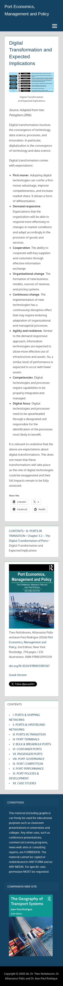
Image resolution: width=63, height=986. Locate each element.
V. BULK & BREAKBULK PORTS (32, 744)
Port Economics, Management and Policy (31, 642)
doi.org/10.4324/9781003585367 (29, 666)
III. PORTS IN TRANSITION (29, 734)
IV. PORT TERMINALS (26, 739)
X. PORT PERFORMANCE (28, 768)
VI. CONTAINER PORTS (27, 749)
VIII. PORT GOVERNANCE (28, 759)
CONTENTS (16, 531)
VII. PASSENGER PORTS (28, 754)
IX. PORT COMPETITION (28, 763)
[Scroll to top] (55, 978)
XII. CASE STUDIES (24, 783)
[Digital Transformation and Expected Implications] (31, 82)
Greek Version (18, 675)
